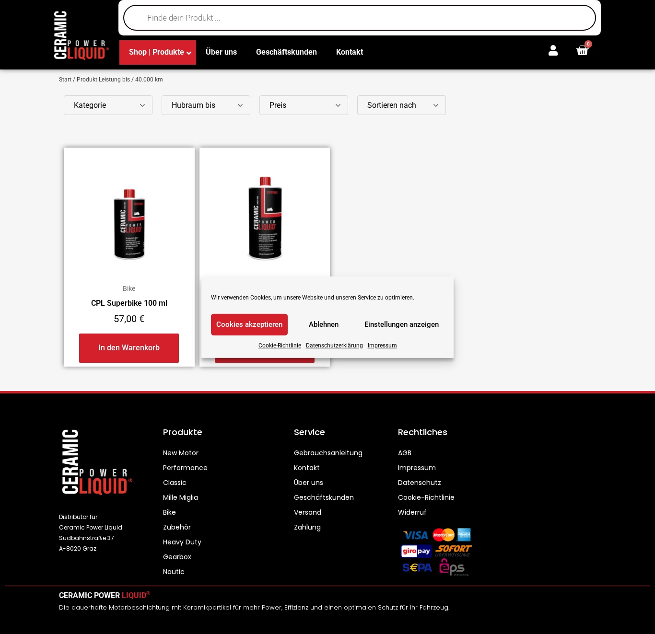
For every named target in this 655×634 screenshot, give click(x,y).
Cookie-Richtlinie (279, 345)
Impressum (382, 345)
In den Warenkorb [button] (129, 347)
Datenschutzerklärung (334, 345)
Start (65, 79)
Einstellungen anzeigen (401, 324)
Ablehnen (324, 324)
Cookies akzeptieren (249, 324)
